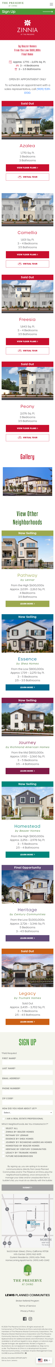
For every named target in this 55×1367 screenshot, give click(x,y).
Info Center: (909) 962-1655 (27, 1254)
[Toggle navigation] (51, 4)
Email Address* (11, 1078)
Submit (27, 1187)
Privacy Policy (28, 1311)
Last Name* (8, 1068)
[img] (27, 552)
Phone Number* (11, 1088)
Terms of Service (27, 1306)
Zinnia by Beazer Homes (20, 1132)
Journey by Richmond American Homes (29, 1142)
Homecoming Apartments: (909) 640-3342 (27, 1260)
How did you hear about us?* (19, 1108)
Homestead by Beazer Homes (23, 1146)
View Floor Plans (27, 167)
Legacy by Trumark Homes (21, 1153)
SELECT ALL (12, 1128)
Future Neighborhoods (19, 1156)
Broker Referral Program (27, 1300)
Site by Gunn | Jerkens (9, 1360)
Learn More (27, 603)
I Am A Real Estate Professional (24, 1118)
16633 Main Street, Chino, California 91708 (27, 1251)
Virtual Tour (30, 177)
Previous (7, 482)
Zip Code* (7, 1098)
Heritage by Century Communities (26, 1149)
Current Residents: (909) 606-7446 (27, 1257)
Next (48, 482)
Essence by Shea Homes (20, 1139)
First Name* (9, 1058)
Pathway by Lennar (17, 1135)
